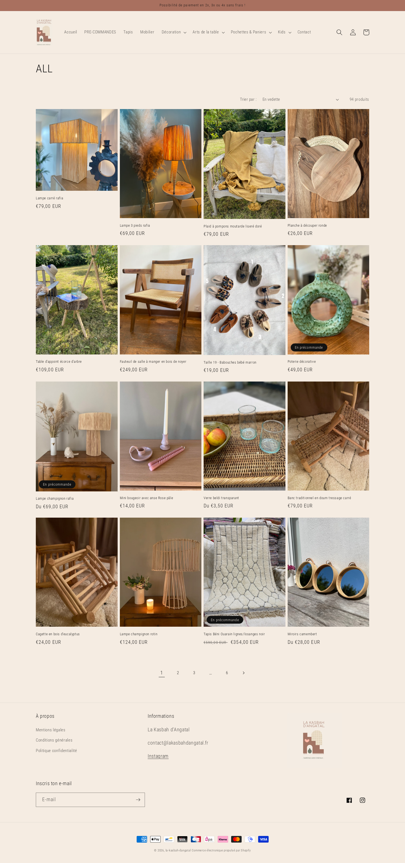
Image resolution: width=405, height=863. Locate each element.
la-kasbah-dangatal (178, 850)
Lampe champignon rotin (139, 634)
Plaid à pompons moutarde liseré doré (233, 226)
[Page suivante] (243, 672)
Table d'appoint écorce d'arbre (59, 361)
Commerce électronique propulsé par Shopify (221, 850)
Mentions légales (51, 729)
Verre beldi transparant (221, 498)
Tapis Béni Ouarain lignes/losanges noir (234, 634)
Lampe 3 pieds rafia (135, 225)
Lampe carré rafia (49, 198)
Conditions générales (54, 740)
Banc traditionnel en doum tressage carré (319, 498)
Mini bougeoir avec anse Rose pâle (146, 498)
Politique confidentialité (56, 750)
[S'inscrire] (138, 800)
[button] (173, 32)
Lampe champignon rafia (55, 498)
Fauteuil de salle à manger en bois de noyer (153, 361)
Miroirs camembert (302, 634)
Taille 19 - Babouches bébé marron (230, 362)
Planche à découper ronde (307, 225)
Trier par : (248, 99)
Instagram (158, 756)
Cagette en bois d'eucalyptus (58, 634)
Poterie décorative (302, 361)
